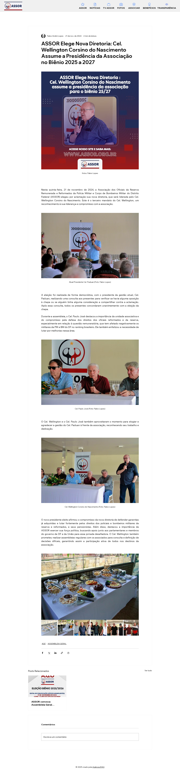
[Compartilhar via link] (62, 653)
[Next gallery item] (135, 586)
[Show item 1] (49, 628)
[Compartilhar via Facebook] (42, 653)
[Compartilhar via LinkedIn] (55, 653)
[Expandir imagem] (90, 587)
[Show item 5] (115, 628)
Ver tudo (148, 670)
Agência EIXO (98, 767)
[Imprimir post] (68, 653)
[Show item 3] (82, 628)
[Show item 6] (131, 628)
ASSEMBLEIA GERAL (57, 643)
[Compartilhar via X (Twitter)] (49, 653)
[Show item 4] (98, 628)
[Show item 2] (66, 628)
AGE (44, 643)
